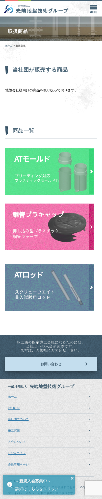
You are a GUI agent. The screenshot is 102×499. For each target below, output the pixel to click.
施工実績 (14, 430)
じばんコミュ (17, 453)
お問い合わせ (51, 364)
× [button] (72, 478)
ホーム (12, 396)
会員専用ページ (18, 464)
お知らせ (14, 408)
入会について (17, 442)
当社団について (18, 419)
